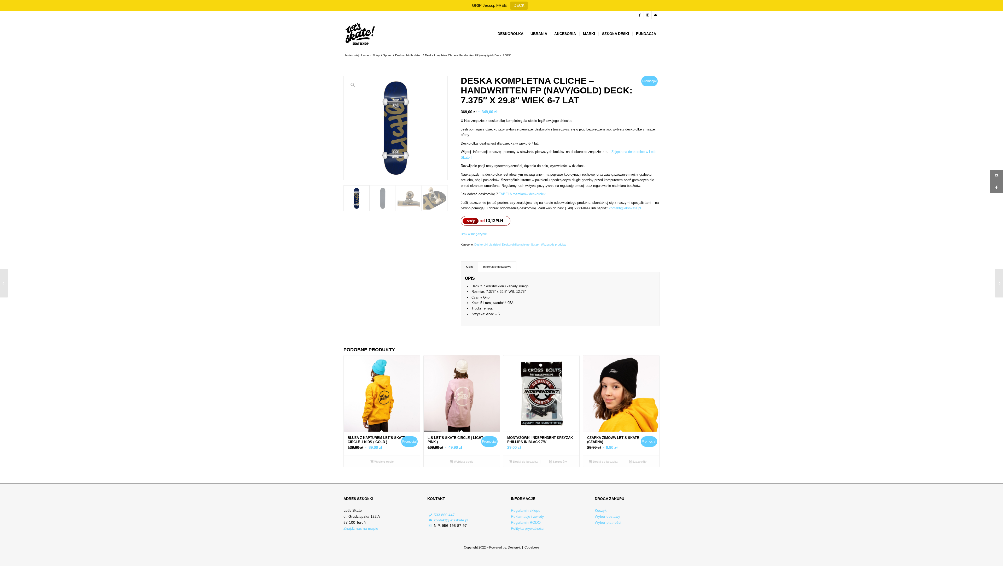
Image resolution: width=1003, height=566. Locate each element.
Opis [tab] (469, 266)
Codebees (531, 547)
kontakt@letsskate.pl (451, 520)
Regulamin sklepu (525, 510)
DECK (519, 5)
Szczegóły (559, 461)
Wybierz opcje (384, 461)
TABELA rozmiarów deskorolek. (523, 194)
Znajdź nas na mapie (360, 528)
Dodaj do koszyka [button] (525, 461)
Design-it (514, 547)
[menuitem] (510, 33)
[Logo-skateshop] (359, 33)
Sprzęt (535, 244)
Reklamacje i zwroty (527, 516)
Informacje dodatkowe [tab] (497, 266)
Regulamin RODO (526, 522)
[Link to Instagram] (647, 15)
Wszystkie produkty (553, 244)
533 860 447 (444, 515)
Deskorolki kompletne (515, 244)
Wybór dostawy (607, 516)
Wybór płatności (608, 522)
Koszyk (601, 510)
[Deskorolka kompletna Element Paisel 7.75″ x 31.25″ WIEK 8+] (999, 283)
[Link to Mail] (656, 15)
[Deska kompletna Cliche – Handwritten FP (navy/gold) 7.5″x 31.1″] (4, 283)
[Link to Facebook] (640, 15)
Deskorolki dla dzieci (487, 244)
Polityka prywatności (527, 528)
